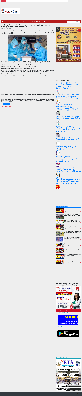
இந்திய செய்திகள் (25, 21)
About (38, 393)
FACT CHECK (9, 21)
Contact (41, 393)
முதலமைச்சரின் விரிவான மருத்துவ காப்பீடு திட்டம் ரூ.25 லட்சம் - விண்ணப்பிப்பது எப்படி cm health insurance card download (71, 244)
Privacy (44, 393)
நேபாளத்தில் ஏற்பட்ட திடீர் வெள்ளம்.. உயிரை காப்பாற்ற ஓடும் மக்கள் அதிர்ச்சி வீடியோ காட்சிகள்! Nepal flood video (72, 215)
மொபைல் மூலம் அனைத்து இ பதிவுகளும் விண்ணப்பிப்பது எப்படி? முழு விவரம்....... (68, 148)
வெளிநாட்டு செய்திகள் (36, 21)
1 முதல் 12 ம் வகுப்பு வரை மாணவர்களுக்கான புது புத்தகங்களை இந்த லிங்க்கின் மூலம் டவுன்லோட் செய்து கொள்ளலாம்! (68, 107)
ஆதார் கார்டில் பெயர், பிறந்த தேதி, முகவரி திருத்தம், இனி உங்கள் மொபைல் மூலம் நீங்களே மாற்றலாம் (68, 96)
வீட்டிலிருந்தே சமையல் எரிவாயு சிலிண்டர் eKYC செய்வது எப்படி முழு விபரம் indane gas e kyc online (72, 221)
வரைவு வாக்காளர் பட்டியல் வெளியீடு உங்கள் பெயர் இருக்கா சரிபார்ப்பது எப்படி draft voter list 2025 (68, 170)
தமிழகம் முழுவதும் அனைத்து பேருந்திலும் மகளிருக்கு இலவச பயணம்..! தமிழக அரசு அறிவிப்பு (72, 227)
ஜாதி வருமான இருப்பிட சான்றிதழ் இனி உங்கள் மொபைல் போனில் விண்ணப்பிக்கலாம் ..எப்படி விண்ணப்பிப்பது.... (67, 85)
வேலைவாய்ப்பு (47, 21)
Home (4, 21)
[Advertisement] (51, 11)
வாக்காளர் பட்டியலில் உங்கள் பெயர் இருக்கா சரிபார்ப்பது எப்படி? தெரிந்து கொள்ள (68, 118)
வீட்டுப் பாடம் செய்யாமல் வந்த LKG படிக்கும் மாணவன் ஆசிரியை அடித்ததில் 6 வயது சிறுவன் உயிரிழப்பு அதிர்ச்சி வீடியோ (72, 238)
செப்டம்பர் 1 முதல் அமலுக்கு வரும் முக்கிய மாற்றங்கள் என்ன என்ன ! (72, 255)
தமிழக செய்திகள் (16, 21)
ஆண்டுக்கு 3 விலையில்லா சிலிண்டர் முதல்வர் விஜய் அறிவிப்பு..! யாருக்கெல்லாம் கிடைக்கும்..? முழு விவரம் (72, 210)
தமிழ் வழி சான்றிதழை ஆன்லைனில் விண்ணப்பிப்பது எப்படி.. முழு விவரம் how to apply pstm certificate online (67, 159)
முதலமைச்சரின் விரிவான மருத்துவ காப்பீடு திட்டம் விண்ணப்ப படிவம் (68, 139)
